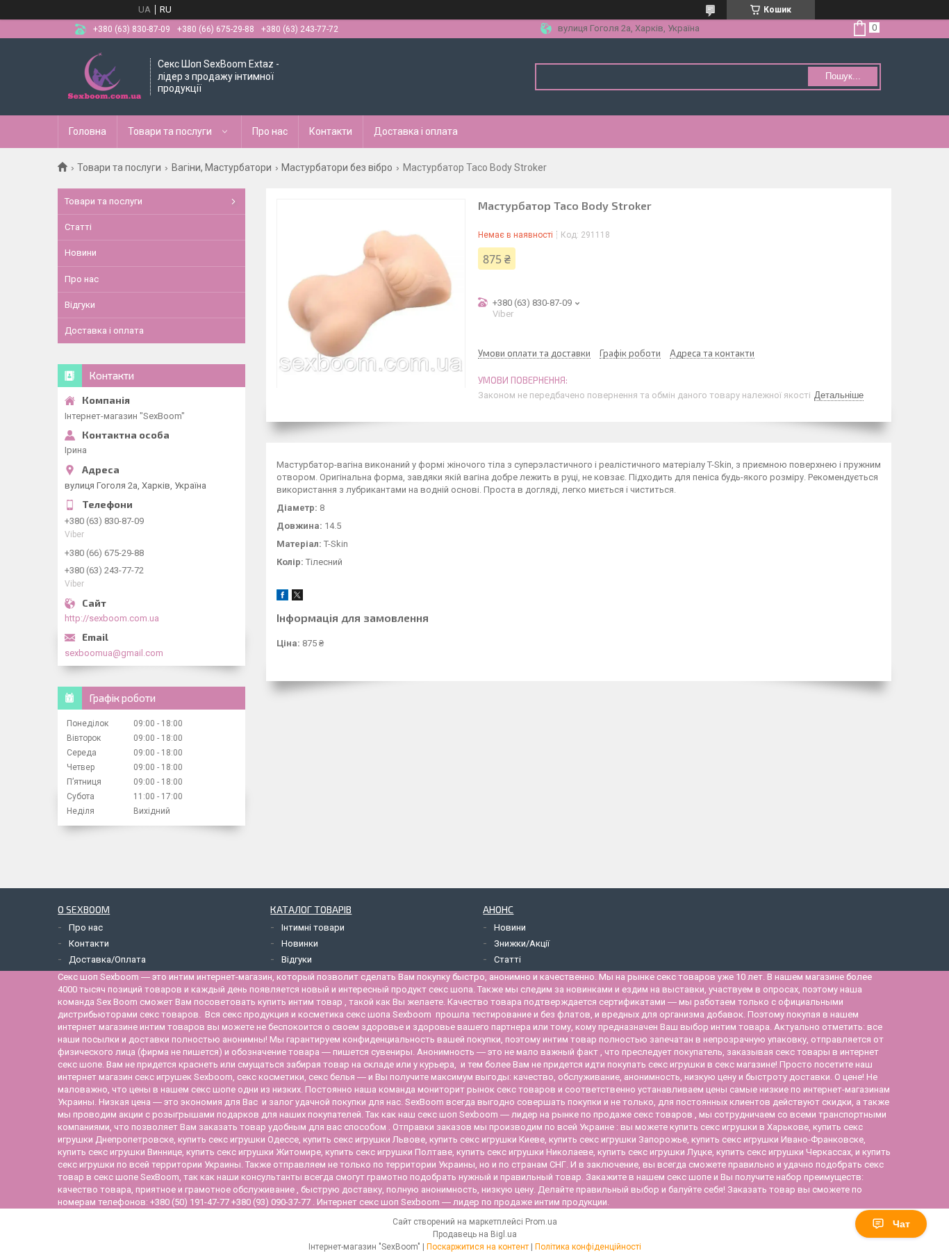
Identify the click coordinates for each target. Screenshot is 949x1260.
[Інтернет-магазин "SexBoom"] (104, 76)
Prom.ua (541, 1222)
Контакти (330, 131)
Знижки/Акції (522, 943)
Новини (81, 252)
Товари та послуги (170, 131)
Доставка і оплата (416, 131)
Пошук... (843, 76)
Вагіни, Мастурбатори (222, 167)
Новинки (299, 943)
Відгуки (80, 305)
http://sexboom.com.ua (112, 618)
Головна (87, 131)
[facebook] (282, 597)
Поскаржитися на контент (478, 1247)
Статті (78, 227)
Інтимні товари (313, 927)
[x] (297, 597)
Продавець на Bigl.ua (475, 1234)
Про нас (270, 131)
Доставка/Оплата (107, 959)
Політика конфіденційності (588, 1247)
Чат (901, 1223)
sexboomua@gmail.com (114, 653)
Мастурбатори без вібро (337, 167)
